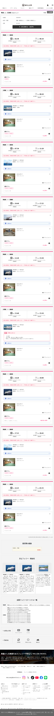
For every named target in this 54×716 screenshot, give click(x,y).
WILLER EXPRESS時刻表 (36, 688)
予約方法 (6, 640)
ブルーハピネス (20, 161)
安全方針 (3, 690)
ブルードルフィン (21, 271)
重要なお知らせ (5, 685)
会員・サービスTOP (26, 685)
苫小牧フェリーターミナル (19, 610)
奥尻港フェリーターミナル (19, 620)
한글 (7, 704)
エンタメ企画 (49, 8)
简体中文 (16, 704)
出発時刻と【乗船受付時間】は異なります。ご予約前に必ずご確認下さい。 (20, 46)
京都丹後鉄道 (40, 8)
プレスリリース (5, 687)
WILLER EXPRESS (12, 708)
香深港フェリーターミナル (19, 616)
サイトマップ (4, 699)
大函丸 (18, 107)
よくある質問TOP (47, 685)
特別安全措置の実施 (5, 692)
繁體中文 (11, 704)
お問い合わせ (11, 699)
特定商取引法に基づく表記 (42, 698)
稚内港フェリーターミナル (19, 613)
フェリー (22, 8)
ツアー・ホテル (13, 8)
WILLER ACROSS (28, 708)
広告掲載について (19, 699)
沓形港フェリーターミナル (19, 618)
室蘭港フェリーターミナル (18, 609)
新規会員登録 (15, 685)
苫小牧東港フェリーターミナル (19, 622)
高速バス (4, 8)
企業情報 (3, 698)
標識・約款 (20, 698)
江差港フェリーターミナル (19, 619)
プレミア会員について (26, 688)
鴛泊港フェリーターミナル (19, 615)
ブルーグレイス (20, 216)
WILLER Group (5, 708)
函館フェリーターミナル (17, 607)
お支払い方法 (7, 630)
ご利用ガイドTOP (36, 685)
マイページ (15, 687)
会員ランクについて (26, 691)
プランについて (47, 73)
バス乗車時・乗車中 (47, 689)
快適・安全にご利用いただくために (36, 691)
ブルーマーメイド (21, 52)
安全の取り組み (5, 688)
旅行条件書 (14, 698)
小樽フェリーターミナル (17, 612)
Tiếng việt (21, 704)
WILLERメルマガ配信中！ (26, 693)
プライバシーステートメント (29, 698)
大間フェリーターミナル (39, 605)
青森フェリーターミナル (17, 605)
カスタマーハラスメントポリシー (30, 699)
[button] (27, 59)
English (3, 704)
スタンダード (19, 64)
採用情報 (9, 698)
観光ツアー (31, 8)
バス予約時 (46, 687)
